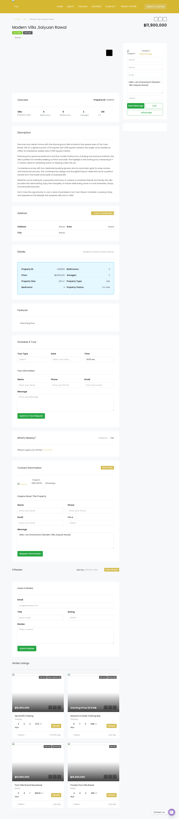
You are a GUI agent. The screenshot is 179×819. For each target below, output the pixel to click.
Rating (71, 612)
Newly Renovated (54, 677)
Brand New (112, 677)
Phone (54, 379)
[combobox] (32, 359)
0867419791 (37, 483)
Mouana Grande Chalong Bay (85, 715)
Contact (110, 6)
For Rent (96, 6)
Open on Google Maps (103, 213)
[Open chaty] (171, 812)
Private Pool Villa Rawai (82, 785)
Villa (25, 19)
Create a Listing (156, 6)
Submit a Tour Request (31, 415)
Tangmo (21, 735)
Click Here (48, 449)
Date (53, 353)
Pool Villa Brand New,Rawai (28, 785)
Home (60, 6)
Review (21, 624)
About (70, 6)
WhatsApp (50, 483)
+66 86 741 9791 (128, 6)
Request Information (30, 553)
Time (87, 353)
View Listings (107, 468)
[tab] (109, 53)
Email (87, 379)
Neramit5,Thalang (24, 715)
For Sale (83, 6)
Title (19, 612)
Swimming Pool (27, 323)
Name (20, 379)
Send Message (135, 105)
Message (22, 391)
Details (56, 725)
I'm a (70, 517)
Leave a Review (112, 570)
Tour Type (22, 353)
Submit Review (27, 648)
